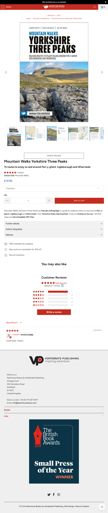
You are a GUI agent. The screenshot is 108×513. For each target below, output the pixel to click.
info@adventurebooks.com (25, 403)
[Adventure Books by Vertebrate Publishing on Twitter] (49, 494)
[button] (10, 172)
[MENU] (1, 7)
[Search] (94, 7)
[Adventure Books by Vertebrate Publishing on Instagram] (59, 494)
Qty (5, 195)
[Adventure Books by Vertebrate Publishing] (54, 7)
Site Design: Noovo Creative (76, 506)
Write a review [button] (54, 312)
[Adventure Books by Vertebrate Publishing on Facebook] (54, 494)
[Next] (102, 72)
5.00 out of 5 (61, 283)
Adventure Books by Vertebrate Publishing (44, 506)
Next (59, 15)
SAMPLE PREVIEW (54, 156)
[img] (12, 331)
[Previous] (6, 72)
